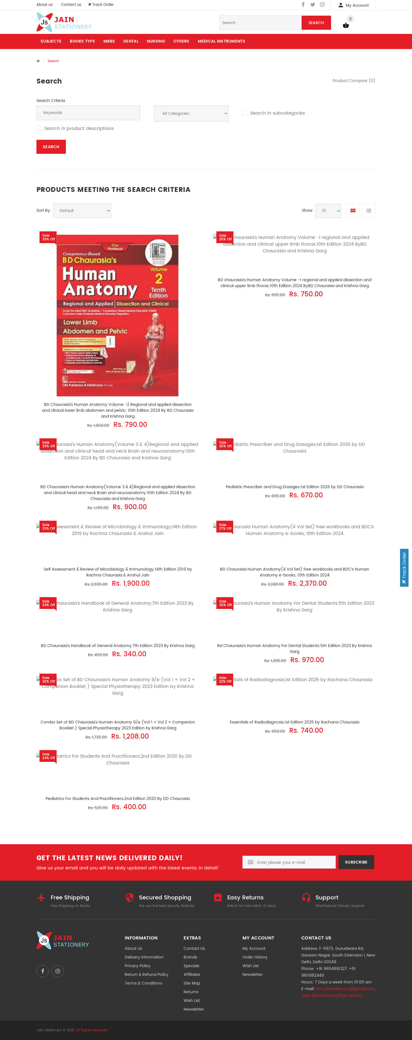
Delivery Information (144, 957)
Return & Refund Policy (146, 974)
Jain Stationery (49, 1030)
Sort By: (43, 210)
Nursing (156, 41)
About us (44, 5)
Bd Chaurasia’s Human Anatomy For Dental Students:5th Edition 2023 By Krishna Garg (294, 649)
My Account (253, 948)
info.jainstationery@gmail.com (345, 989)
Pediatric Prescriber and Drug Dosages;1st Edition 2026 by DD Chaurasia (295, 487)
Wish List (192, 1000)
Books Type (82, 41)
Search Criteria (50, 100)
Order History (255, 957)
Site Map (192, 983)
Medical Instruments (221, 41)
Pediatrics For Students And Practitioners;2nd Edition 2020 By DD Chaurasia (118, 799)
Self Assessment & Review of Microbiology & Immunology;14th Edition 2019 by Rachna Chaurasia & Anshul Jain (118, 572)
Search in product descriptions (79, 128)
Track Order (404, 566)
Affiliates (192, 974)
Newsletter (194, 1009)
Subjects (51, 41)
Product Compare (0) (354, 81)
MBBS (109, 41)
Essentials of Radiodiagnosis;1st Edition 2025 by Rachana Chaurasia (294, 722)
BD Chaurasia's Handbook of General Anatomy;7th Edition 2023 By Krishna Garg (118, 646)
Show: (307, 210)
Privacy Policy (138, 966)
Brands (190, 957)
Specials (191, 966)
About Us (133, 948)
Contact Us (194, 948)
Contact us (71, 5)
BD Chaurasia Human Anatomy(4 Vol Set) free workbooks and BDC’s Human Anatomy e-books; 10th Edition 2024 (294, 572)
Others (181, 41)
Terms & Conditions (143, 983)
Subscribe (356, 862)
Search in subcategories (277, 113)
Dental (130, 41)
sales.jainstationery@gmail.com (332, 995)
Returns (191, 992)
